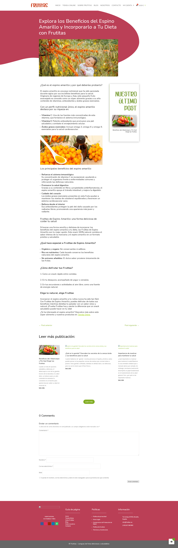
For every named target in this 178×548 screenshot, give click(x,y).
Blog (96, 5)
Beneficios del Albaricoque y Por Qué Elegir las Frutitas (125, 131)
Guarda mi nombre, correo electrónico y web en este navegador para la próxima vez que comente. (75, 478)
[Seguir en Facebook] (81, 491)
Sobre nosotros (70, 524)
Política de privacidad (99, 516)
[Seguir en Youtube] (92, 491)
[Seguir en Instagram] (85, 491)
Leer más (89, 401)
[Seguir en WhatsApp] (56, 523)
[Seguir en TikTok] (89, 491)
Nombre (42, 460)
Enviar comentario (133, 481)
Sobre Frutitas (85, 5)
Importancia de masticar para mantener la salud (127, 354)
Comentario (43, 430)
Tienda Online (69, 5)
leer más (42, 388)
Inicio (57, 5)
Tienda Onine (84, 314)
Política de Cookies (99, 527)
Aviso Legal (96, 519)
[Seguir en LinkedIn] (96, 491)
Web (40, 473)
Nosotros (105, 5)
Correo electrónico (46, 466)
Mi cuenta (127, 5)
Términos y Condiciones (100, 530)
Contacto (116, 5)
